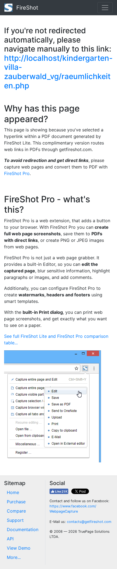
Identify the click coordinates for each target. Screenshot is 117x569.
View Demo (18, 548)
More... (14, 557)
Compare (16, 511)
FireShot (26, 7)
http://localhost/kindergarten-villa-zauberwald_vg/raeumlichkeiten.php (58, 71)
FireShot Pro (17, 173)
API (10, 538)
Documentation (22, 529)
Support (15, 520)
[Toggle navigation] (105, 7)
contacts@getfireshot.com (89, 522)
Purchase (16, 501)
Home (13, 492)
